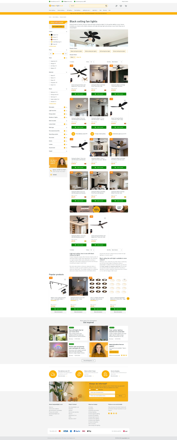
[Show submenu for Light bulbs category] (97, 10)
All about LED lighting (93, 415)
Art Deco (54, 66)
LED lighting (69, 10)
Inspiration (90, 408)
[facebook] (121, 355)
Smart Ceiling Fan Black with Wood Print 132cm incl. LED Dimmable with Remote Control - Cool (78, 85)
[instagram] (124, 355)
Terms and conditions (54, 408)
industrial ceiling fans (116, 266)
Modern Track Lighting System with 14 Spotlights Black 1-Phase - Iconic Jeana (58, 298)
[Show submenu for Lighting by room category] (90, 10)
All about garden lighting (94, 413)
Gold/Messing (57, 42)
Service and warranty (74, 412)
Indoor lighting (52, 10)
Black (55, 35)
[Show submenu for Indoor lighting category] (55, 10)
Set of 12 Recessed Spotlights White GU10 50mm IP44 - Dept (117, 298)
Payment (71, 408)
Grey (55, 44)
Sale (109, 10)
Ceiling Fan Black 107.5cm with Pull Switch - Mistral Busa (97, 119)
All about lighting (92, 412)
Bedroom (54, 92)
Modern (53, 68)
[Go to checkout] (128, 298)
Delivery (70, 410)
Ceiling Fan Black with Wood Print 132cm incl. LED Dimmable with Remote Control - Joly (98, 85)
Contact (55, 174)
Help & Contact (125, 1)
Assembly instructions (93, 410)
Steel (53, 85)
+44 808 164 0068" (61, 169)
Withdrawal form (73, 415)
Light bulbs (94, 10)
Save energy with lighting (94, 425)
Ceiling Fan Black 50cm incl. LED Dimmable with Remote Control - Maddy (78, 192)
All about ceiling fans (93, 422)
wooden (106, 266)
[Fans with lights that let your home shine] (58, 333)
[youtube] (116, 413)
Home (50, 17)
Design (53, 63)
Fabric (53, 78)
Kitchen (53, 101)
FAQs (70, 417)
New (100, 10)
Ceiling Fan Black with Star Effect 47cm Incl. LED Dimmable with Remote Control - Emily (118, 192)
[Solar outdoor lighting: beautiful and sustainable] (98, 333)
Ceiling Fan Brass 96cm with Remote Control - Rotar (78, 298)
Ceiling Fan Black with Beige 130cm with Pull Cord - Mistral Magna (118, 85)
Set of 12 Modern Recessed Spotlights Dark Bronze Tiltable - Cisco (97, 298)
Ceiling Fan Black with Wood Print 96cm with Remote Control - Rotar (98, 192)
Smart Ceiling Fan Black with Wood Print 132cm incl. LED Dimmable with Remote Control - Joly (98, 236)
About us (51, 407)
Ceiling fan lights (63, 17)
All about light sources (93, 417)
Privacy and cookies (53, 412)
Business (105, 10)
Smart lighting (77, 10)
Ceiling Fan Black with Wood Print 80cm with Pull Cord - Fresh (118, 159)
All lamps (90, 407)
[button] (88, 13)
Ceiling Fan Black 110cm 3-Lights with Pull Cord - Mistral (98, 159)
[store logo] (56, 6)
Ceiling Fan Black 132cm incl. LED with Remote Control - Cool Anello (78, 236)
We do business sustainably (55, 410)
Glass (53, 80)
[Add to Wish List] (85, 67)
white (103, 266)
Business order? (72, 418)
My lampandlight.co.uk (74, 407)
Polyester (54, 82)
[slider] (53, 53)
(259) (97, 300)
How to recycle (92, 423)
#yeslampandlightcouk (54, 413)
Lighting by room (86, 10)
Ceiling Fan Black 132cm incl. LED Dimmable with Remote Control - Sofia (78, 159)
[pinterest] (126, 355)
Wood (53, 75)
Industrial (54, 61)
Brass (55, 37)
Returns (70, 413)
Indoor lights (55, 99)
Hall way (54, 97)
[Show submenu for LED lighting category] (72, 10)
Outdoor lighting (61, 10)
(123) (57, 300)
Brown (55, 39)
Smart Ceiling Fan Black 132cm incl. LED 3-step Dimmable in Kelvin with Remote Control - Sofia (117, 119)
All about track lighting (93, 418)
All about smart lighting (93, 420)
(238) (77, 300)
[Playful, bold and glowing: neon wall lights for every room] (58, 349)
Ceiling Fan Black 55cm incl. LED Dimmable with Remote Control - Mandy (78, 119)
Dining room (54, 94)
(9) (116, 300)
